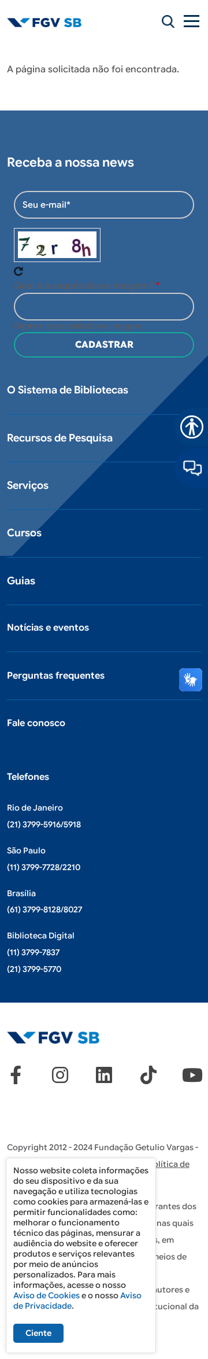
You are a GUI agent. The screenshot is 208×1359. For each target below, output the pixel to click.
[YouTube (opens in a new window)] (192, 1075)
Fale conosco (36, 723)
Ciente (38, 1333)
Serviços (28, 485)
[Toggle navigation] (192, 21)
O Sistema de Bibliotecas (67, 390)
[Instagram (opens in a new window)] (60, 1075)
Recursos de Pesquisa (60, 438)
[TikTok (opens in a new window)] (148, 1075)
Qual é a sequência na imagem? (83, 286)
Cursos (24, 532)
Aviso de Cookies (46, 1295)
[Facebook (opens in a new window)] (15, 1075)
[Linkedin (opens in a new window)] (104, 1075)
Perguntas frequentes (56, 676)
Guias (21, 580)
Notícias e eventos (48, 628)
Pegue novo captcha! (18, 271)
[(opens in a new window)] (191, 467)
